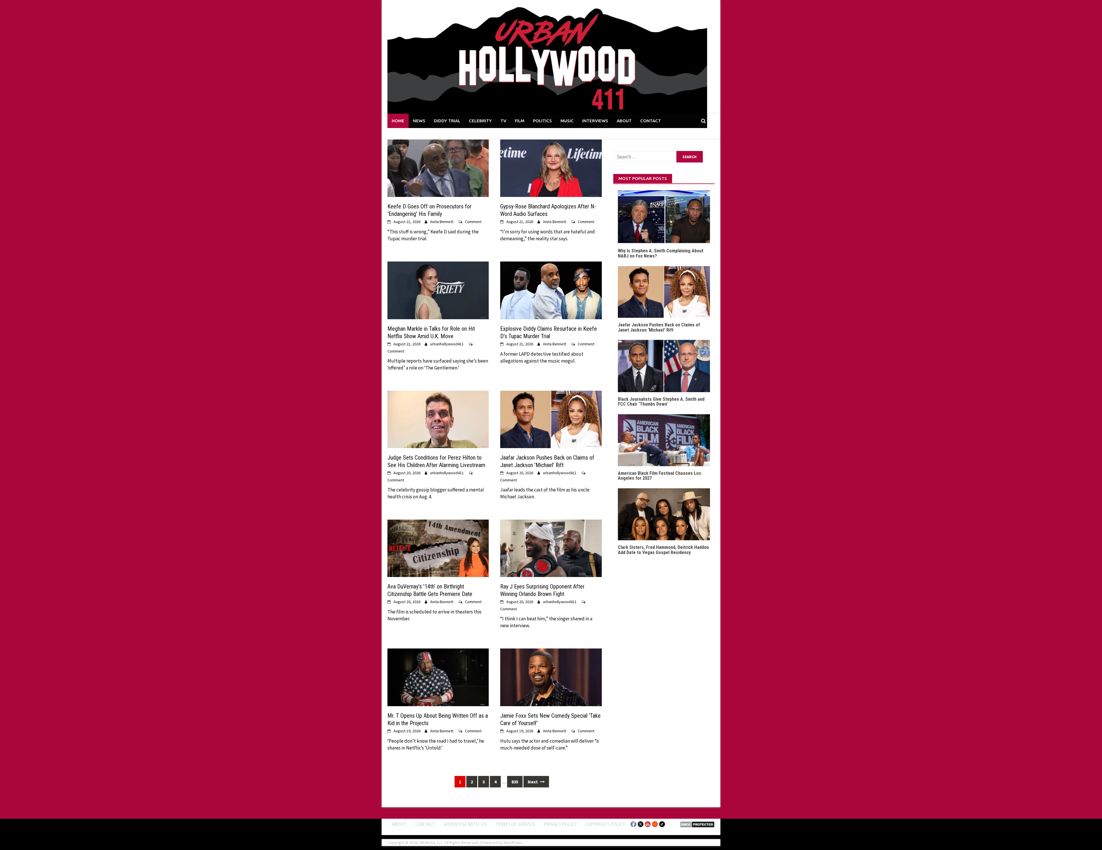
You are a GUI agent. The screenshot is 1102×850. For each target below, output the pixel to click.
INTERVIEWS (595, 120)
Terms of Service (515, 824)
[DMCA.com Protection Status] (697, 824)
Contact (425, 824)
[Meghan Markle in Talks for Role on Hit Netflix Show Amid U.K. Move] (438, 290)
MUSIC (567, 120)
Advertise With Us (465, 824)
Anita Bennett (441, 221)
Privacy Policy (560, 824)
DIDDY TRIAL (447, 120)
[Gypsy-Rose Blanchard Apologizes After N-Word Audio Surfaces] (551, 167)
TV (503, 120)
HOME (398, 120)
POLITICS (542, 120)
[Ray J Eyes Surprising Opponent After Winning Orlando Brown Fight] (551, 548)
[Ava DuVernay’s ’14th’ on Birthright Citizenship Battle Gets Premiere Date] (438, 548)
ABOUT (624, 120)
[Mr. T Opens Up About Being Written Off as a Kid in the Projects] (438, 677)
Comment (473, 221)
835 (514, 782)
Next (533, 782)
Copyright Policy (605, 824)
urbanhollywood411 (447, 343)
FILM (519, 120)
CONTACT (650, 120)
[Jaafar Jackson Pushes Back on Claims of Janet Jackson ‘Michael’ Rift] (551, 419)
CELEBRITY (480, 120)
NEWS (419, 120)
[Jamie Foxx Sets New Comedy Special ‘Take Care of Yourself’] (551, 677)
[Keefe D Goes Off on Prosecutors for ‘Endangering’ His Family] (438, 167)
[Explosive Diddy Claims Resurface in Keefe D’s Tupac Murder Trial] (551, 290)
